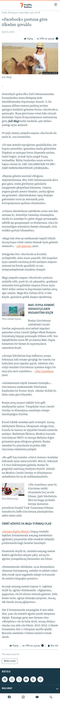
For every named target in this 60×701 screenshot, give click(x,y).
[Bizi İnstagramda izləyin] (23, 697)
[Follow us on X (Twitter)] (19, 679)
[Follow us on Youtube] (26, 679)
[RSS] (33, 679)
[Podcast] (40, 679)
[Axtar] (51, 697)
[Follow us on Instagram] (12, 679)
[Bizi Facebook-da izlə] (9, 697)
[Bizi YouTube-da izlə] (37, 697)
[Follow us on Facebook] (5, 679)
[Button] (28, 39)
